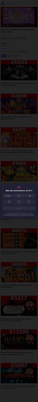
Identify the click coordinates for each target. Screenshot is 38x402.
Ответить (19, 208)
